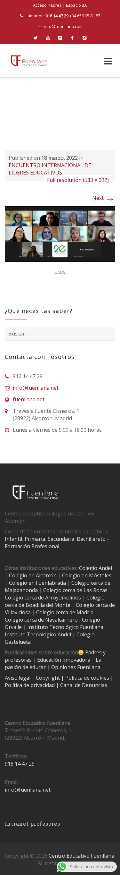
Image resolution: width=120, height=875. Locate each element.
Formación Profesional (32, 546)
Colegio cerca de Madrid (64, 612)
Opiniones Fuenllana (75, 667)
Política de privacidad (30, 685)
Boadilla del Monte (48, 604)
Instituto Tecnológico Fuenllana (65, 627)
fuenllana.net (28, 399)
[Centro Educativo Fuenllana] (29, 60)
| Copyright (46, 677)
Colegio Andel (95, 568)
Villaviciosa (18, 612)
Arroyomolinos (63, 597)
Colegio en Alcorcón (33, 575)
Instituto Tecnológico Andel (38, 634)
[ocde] (60, 233)
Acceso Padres (47, 5)
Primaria (35, 538)
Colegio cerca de (24, 597)
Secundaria (61, 538)
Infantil (13, 538)
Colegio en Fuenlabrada (37, 582)
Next (103, 197)
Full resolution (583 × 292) (78, 179)
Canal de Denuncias (83, 685)
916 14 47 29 (20, 763)
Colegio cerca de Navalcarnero (41, 619)
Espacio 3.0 (76, 5)
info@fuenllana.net (63, 26)
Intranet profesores (32, 823)
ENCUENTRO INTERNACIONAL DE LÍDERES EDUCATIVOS (50, 169)
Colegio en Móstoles (86, 575)
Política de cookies (87, 677)
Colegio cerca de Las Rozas (75, 590)
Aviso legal (18, 677)
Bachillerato (91, 538)
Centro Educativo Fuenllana (81, 855)
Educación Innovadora (63, 659)
